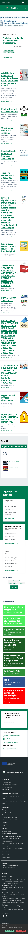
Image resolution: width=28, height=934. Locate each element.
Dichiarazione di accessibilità (9, 817)
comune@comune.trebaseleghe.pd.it (15, 880)
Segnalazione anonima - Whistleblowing (12, 836)
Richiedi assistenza (7, 782)
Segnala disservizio (7, 787)
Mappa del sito (5, 923)
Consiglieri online (6, 831)
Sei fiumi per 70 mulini (14, 461)
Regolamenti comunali (8, 815)
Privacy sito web (6, 810)
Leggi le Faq (5, 825)
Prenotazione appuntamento (9, 785)
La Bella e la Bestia (13, 467)
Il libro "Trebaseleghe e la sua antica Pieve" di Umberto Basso (13, 850)
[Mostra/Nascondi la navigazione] (2, 8)
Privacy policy (5, 929)
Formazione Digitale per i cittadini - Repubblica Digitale (11, 840)
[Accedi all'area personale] (23, 2)
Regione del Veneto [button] (6, 2)
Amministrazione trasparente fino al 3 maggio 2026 (14, 802)
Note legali (5, 822)
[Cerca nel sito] (25, 8)
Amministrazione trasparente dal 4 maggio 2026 (13, 797)
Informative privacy (7, 812)
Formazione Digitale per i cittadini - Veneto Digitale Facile (13, 845)
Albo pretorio (5, 790)
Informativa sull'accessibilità (9, 820)
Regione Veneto (6, 857)
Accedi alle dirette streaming (9, 834)
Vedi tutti (14, 587)
